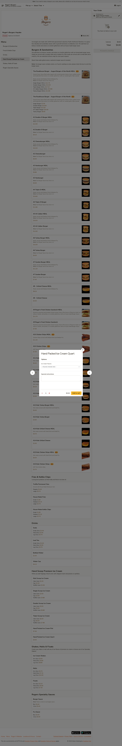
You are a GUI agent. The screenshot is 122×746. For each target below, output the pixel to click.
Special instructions (47, 374)
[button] (33, 374)
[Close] (82, 349)
